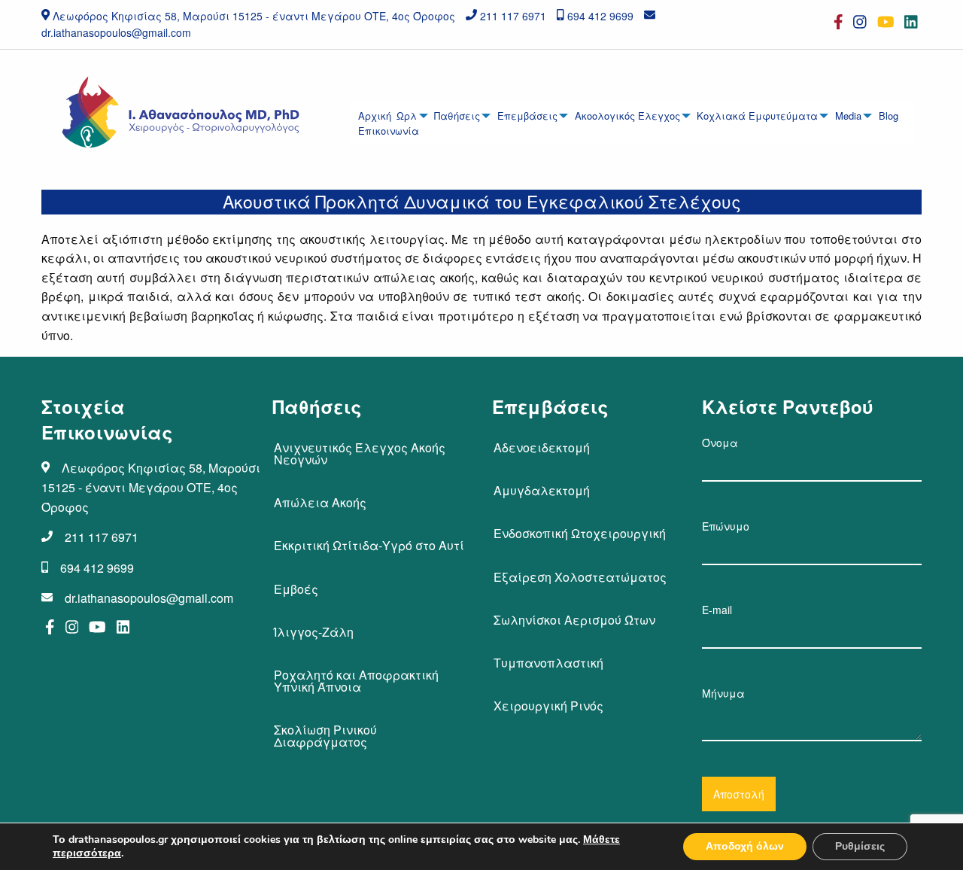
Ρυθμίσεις (860, 846)
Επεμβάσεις (527, 115)
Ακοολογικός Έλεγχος (627, 115)
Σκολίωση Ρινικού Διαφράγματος (325, 735)
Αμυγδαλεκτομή (542, 490)
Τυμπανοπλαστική (548, 662)
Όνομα (720, 442)
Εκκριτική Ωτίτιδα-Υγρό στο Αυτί (369, 545)
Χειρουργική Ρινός (548, 705)
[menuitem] (375, 115)
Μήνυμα (723, 693)
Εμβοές (296, 589)
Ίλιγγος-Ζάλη (314, 631)
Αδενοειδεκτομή (542, 447)
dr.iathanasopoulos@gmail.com (116, 32)
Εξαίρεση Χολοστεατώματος (580, 577)
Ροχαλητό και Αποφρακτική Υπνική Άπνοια (356, 680)
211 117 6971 (513, 15)
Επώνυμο (725, 526)
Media (848, 115)
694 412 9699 (600, 15)
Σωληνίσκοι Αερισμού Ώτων (574, 619)
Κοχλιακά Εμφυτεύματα (757, 115)
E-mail (717, 609)
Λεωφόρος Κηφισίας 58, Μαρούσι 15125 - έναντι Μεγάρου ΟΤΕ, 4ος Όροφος (254, 15)
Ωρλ (406, 115)
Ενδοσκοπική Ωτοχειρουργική (580, 533)
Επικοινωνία (388, 130)
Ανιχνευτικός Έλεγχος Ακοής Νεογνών (359, 453)
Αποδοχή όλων (745, 846)
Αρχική (374, 115)
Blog (888, 115)
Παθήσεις (457, 115)
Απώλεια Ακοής (320, 502)
